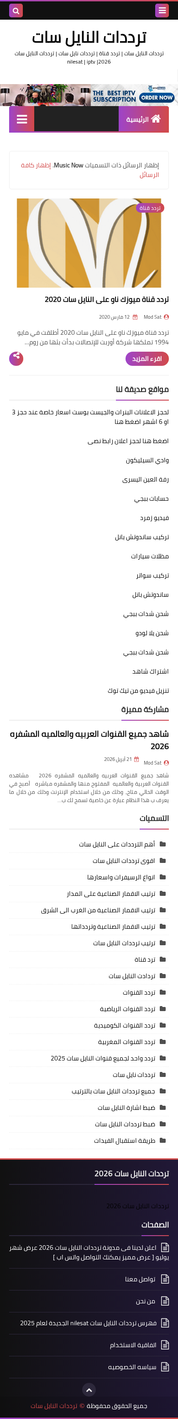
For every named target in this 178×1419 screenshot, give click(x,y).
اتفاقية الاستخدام (133, 1345)
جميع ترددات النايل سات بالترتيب (113, 1091)
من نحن (146, 1301)
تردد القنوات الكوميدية (124, 1025)
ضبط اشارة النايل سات (126, 1108)
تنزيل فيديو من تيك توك (138, 690)
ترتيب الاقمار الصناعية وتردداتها (113, 926)
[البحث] (16, 10)
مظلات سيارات (150, 556)
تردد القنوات (139, 992)
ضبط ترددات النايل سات (125, 1124)
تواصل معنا (141, 1279)
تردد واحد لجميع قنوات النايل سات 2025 (103, 1058)
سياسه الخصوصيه (132, 1367)
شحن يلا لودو (152, 633)
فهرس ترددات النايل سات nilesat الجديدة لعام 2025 (88, 1323)
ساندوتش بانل (150, 594)
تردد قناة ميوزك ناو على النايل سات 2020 (107, 299)
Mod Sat (153, 762)
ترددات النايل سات (54, 1406)
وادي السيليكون (147, 460)
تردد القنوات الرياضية (127, 1009)
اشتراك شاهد (150, 671)
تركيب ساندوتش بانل (142, 537)
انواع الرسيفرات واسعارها (121, 877)
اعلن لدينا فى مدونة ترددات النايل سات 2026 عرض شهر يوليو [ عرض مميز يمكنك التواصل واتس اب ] (89, 1253)
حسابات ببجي (151, 498)
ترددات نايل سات (134, 1075)
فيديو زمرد (154, 518)
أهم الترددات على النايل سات (117, 844)
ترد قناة (145, 959)
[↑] (89, 1390)
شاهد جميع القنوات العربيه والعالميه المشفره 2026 (89, 740)
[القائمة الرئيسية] (21, 118)
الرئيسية (137, 119)
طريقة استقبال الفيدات (124, 1140)
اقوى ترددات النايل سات (124, 861)
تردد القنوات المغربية (126, 1042)
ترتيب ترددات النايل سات (124, 943)
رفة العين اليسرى (145, 479)
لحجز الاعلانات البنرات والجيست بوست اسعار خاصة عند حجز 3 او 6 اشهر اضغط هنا (90, 417)
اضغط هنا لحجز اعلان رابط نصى (128, 441)
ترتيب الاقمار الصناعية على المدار (111, 894)
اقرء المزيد (147, 358)
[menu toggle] (162, 10)
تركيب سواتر (152, 575)
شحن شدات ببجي (146, 614)
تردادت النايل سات (132, 976)
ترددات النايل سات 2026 (137, 1206)
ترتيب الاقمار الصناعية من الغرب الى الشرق (98, 910)
